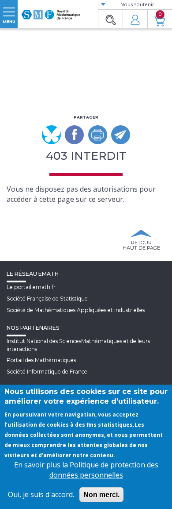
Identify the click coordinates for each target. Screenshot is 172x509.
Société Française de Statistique (47, 298)
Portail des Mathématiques (41, 360)
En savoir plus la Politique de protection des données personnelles (86, 470)
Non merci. (101, 494)
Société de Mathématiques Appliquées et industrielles (76, 310)
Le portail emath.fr (31, 287)
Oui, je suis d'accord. (41, 494)
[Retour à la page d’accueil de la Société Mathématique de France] (51, 11)
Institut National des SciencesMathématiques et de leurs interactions (78, 345)
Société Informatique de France (47, 371)
